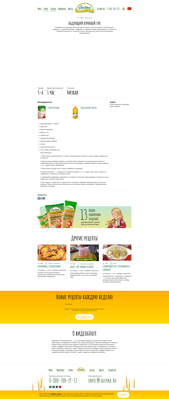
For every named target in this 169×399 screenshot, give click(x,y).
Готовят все (101, 8)
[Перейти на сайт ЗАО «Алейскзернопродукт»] (123, 8)
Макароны (62, 8)
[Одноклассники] (41, 198)
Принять (123, 394)
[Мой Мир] (44, 198)
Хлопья (92, 369)
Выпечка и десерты (87, 264)
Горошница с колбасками (49, 265)
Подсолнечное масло (89, 107)
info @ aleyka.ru (102, 379)
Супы (90, 18)
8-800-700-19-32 (63, 379)
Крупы (70, 369)
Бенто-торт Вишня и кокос (82, 266)
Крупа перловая (53, 107)
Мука (50, 369)
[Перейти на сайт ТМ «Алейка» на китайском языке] (129, 9)
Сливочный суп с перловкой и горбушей (116, 267)
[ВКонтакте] (39, 198)
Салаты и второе (54, 263)
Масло (70, 8)
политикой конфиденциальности (88, 310)
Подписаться (84, 317)
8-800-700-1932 (113, 8)
